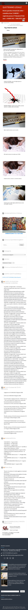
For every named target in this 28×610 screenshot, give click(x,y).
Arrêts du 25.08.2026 (9, 395)
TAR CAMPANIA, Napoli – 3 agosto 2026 (13, 464)
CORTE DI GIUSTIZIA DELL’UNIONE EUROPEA (9, 282)
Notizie (5, 59)
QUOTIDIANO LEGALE (12, 7)
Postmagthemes (22, 608)
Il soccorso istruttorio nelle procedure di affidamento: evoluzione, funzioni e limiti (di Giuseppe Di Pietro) (17, 575)
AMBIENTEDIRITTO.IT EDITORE (14, 233)
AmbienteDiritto (10, 438)
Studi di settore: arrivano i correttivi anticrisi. (13, 178)
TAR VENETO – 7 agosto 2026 (11, 442)
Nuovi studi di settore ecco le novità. (11, 130)
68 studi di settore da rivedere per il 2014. (12, 154)
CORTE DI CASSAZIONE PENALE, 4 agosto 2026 (15, 449)
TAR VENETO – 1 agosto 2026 (11, 445)
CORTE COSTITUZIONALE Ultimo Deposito (11, 277)
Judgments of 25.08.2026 (9, 392)
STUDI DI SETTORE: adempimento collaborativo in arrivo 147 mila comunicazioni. (13, 50)
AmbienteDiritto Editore (6, 599)
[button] (23, 20)
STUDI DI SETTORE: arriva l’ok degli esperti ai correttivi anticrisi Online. (12, 82)
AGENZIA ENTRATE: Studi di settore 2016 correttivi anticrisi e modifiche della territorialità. (14, 106)
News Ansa (8, 467)
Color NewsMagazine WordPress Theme (13, 607)
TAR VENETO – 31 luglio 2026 (10, 443)
